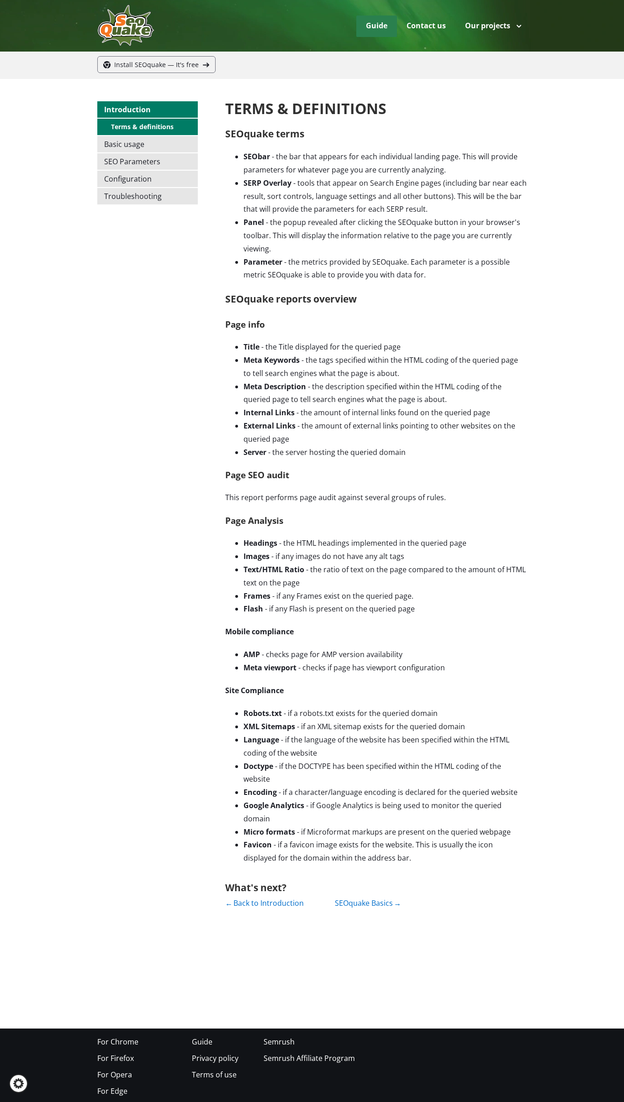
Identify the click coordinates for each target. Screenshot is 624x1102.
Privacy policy (215, 1058)
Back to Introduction (268, 903)
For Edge (112, 1091)
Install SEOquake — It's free (156, 64)
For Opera (114, 1075)
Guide (376, 26)
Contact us (426, 26)
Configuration (128, 179)
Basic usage (124, 144)
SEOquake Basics (364, 903)
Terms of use (214, 1075)
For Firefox (115, 1058)
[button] (18, 1083)
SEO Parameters (132, 162)
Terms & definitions (142, 126)
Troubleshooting (133, 196)
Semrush (279, 1042)
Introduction (127, 109)
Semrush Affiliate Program (309, 1058)
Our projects (487, 26)
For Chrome (117, 1042)
